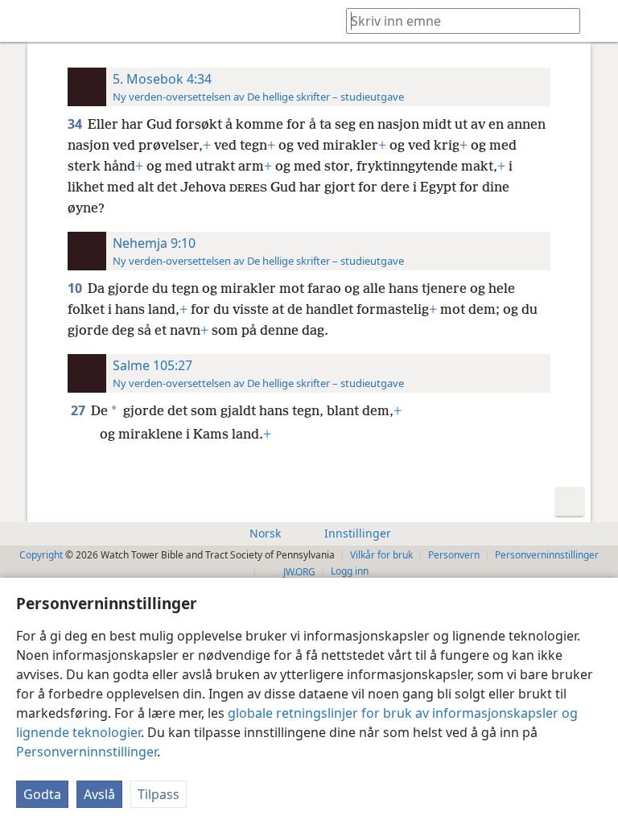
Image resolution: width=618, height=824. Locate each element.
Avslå (99, 794)
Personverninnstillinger (86, 751)
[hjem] (24, 21)
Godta (42, 794)
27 (79, 410)
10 (76, 288)
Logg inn (350, 571)
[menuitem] (24, 21)
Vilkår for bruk (381, 555)
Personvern (454, 555)
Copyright (41, 555)
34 (76, 124)
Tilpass (158, 794)
